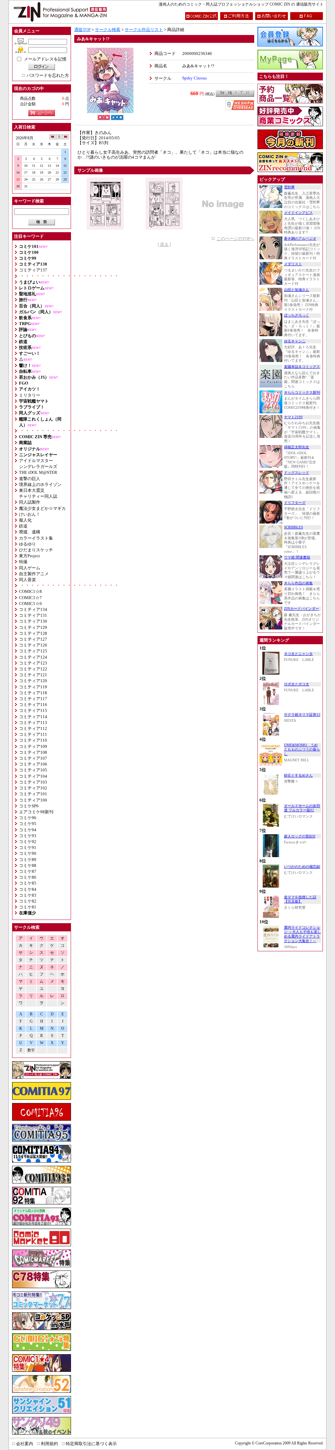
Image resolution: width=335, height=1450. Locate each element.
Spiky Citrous (194, 78)
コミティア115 (33, 710)
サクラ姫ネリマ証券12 (302, 714)
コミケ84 (27, 889)
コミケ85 (27, 883)
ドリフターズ (295, 503)
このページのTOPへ (235, 238)
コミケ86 (27, 877)
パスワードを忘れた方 (47, 75)
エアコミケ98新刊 (36, 811)
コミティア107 (33, 758)
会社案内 (24, 1443)
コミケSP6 (29, 805)
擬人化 (25, 520)
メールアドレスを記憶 (45, 59)
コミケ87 (27, 871)
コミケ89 (27, 859)
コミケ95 (27, 823)
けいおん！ (29, 514)
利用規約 (49, 1443)
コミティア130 (33, 621)
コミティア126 (33, 645)
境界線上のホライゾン (40, 484)
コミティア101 (33, 793)
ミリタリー (29, 395)
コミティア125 (33, 650)
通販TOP (82, 29)
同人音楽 (27, 579)
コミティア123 (33, 663)
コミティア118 (33, 692)
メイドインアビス (298, 213)
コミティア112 (33, 728)
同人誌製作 (29, 502)
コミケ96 (27, 817)
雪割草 (289, 187)
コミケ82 (27, 901)
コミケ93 (27, 835)
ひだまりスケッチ (36, 549)
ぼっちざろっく (296, 315)
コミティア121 (33, 674)
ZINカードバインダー (301, 609)
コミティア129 (33, 627)
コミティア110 (33, 740)
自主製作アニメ (34, 573)
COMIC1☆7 (30, 597)
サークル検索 (107, 29)
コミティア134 (33, 609)
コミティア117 (33, 698)
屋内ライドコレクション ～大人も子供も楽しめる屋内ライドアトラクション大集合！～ (302, 934)
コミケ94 (27, 829)
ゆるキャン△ (295, 341)
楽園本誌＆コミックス (302, 367)
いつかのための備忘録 (302, 867)
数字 (31, 1050)
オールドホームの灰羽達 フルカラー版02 (302, 808)
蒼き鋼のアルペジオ (300, 238)
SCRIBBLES (293, 527)
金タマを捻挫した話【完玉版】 (300, 899)
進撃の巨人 (29, 478)
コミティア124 (33, 657)
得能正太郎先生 (296, 447)
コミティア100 (33, 800)
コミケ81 (27, 907)
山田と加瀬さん (296, 290)
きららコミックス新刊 (302, 392)
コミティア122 (33, 668)
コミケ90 (27, 853)
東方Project (29, 555)
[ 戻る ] (164, 244)
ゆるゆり (27, 544)
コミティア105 (33, 770)
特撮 (23, 561)
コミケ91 (27, 847)
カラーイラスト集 (36, 538)
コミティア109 (33, 746)
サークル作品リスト (144, 29)
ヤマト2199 (293, 417)
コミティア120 (33, 680)
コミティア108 (33, 752)
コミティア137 (33, 270)
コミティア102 (33, 787)
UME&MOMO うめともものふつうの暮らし (302, 749)
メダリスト (293, 264)
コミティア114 (33, 716)
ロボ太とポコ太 (296, 684)
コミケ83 (27, 895)
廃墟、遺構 (29, 531)
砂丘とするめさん (298, 775)
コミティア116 (33, 704)
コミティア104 (33, 776)
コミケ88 (27, 865)
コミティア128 (33, 633)
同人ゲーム (29, 567)
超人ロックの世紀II (299, 836)
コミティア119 (33, 686)
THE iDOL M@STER (38, 472)
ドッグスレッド (296, 473)
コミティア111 (33, 734)
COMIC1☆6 (30, 603)
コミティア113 (33, 722)
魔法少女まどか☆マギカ (42, 508)
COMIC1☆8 (30, 591)
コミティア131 (33, 615)
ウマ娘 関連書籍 (297, 557)
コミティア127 (33, 639)
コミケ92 (27, 841)
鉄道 (23, 526)
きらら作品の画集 (298, 583)
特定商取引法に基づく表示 (91, 1443)
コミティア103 (33, 782)
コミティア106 (33, 764)
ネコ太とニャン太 (298, 654)
